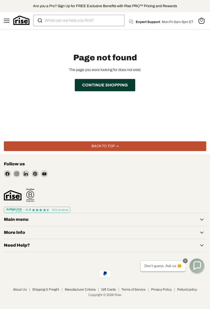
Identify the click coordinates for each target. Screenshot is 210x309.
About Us (20, 289)
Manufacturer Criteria (80, 289)
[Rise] (13, 195)
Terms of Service (133, 289)
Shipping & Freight (45, 289)
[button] (197, 265)
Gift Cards (108, 289)
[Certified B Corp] (30, 195)
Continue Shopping (105, 85)
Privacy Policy (161, 289)
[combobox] (78, 20)
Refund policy (187, 289)
